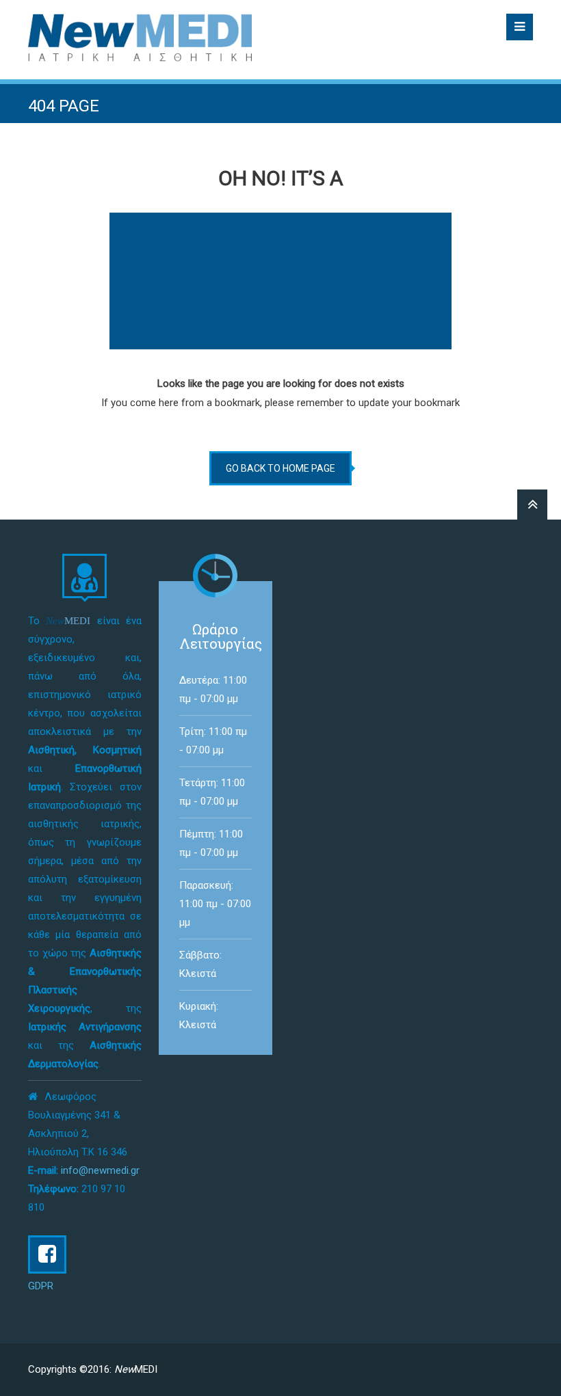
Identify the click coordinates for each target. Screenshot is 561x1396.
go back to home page (280, 468)
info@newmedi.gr (100, 1170)
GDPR (40, 1286)
